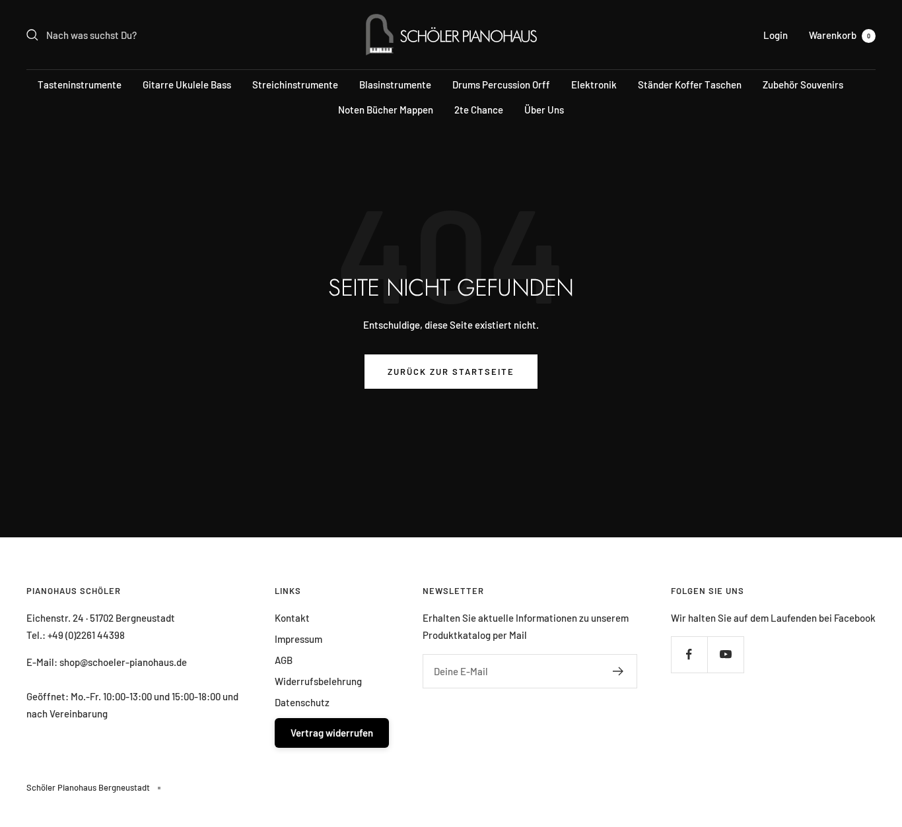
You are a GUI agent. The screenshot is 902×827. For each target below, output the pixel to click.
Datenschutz (302, 702)
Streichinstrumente (295, 84)
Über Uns (544, 110)
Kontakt (292, 618)
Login (775, 35)
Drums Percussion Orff (501, 84)
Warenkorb (839, 35)
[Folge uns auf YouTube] (725, 654)
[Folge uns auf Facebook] (689, 654)
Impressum (298, 639)
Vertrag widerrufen (332, 733)
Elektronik (594, 84)
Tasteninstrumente (79, 84)
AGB (284, 660)
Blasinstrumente (395, 84)
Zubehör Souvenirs (803, 84)
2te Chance (478, 110)
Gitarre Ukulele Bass (187, 84)
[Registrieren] (618, 671)
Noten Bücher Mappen (385, 110)
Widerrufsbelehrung (318, 681)
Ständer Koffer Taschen (690, 84)
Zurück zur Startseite (451, 371)
